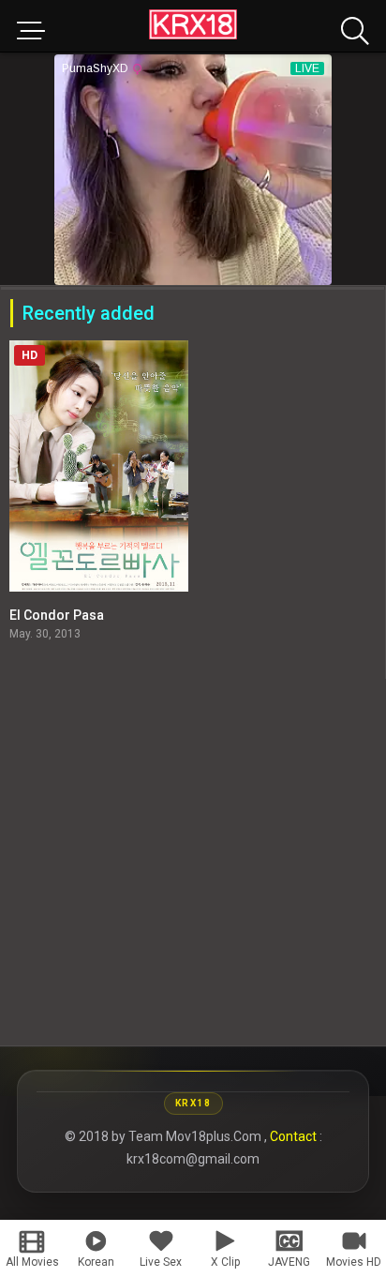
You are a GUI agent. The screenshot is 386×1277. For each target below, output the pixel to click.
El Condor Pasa (56, 615)
